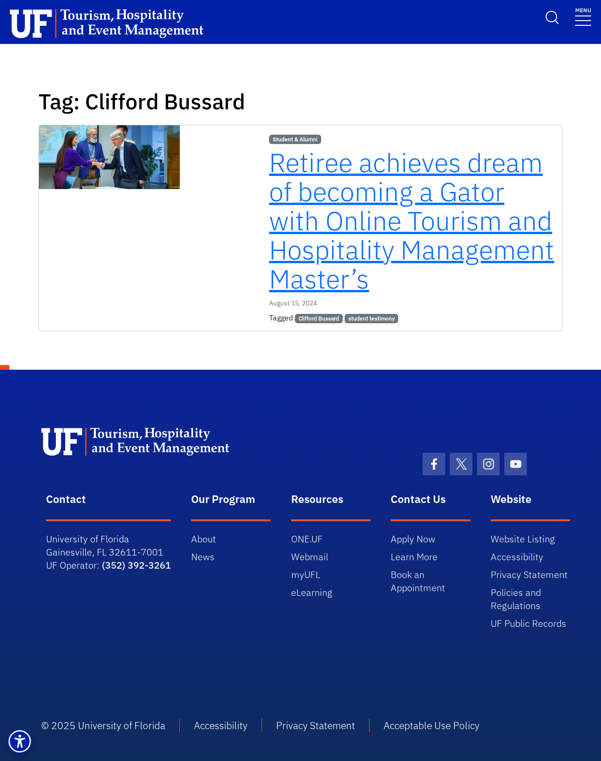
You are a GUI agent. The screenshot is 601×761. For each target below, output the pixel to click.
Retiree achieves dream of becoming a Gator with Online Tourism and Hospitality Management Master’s (411, 220)
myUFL (305, 574)
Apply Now (413, 539)
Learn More (414, 556)
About (203, 539)
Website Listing (523, 539)
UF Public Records (528, 623)
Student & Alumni (295, 139)
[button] (20, 741)
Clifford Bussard (319, 318)
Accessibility (517, 556)
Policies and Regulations (516, 599)
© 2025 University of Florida (103, 725)
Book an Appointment (418, 581)
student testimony (371, 318)
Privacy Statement (529, 574)
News (203, 556)
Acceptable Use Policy (431, 725)
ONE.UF (307, 539)
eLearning (311, 592)
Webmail (309, 556)
